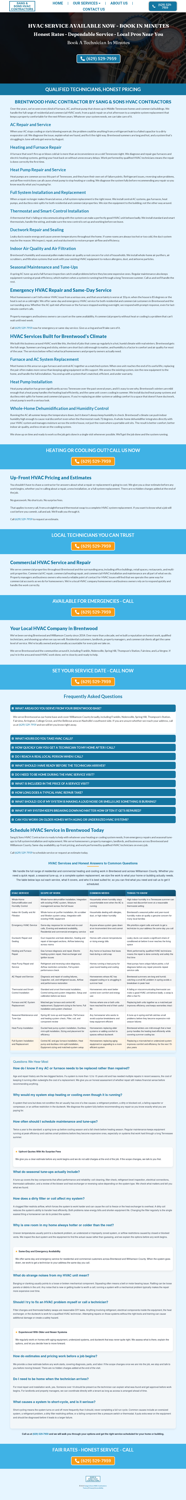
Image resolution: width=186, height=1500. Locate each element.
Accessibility (98, 1488)
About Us (119, 3)
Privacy (90, 1488)
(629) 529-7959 (23, 327)
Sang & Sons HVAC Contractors (96, 1486)
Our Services (85, 3)
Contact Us (94, 9)
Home (58, 3)
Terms (85, 1488)
